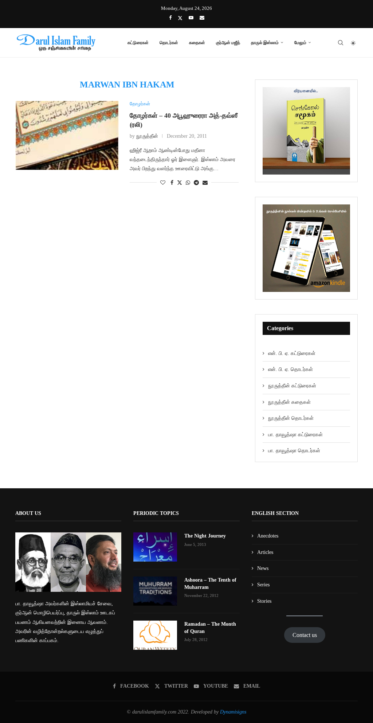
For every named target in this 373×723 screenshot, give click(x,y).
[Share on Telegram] (196, 183)
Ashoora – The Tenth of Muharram (210, 583)
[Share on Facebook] (171, 183)
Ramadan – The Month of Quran (210, 627)
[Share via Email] (205, 183)
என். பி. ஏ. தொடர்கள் (290, 369)
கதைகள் (197, 42)
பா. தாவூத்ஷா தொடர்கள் (294, 450)
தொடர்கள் (169, 42)
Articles (265, 552)
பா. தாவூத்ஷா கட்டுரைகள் (295, 434)
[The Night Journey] (155, 547)
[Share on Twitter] (179, 182)
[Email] (202, 18)
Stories (264, 601)
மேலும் (300, 42)
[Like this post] (162, 183)
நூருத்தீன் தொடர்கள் (291, 418)
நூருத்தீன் (147, 136)
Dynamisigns (233, 712)
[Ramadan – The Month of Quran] (155, 635)
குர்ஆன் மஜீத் (228, 42)
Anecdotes (267, 536)
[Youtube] (191, 18)
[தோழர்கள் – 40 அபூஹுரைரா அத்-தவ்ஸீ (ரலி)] (67, 135)
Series (263, 584)
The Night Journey (205, 536)
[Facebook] (170, 18)
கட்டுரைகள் (138, 42)
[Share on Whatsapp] (188, 183)
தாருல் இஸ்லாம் (265, 42)
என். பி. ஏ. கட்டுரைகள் (291, 353)
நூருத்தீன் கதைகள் (289, 402)
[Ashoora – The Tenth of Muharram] (155, 591)
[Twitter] (180, 18)
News (262, 568)
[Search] (340, 42)
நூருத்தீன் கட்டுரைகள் (292, 385)
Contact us (304, 635)
